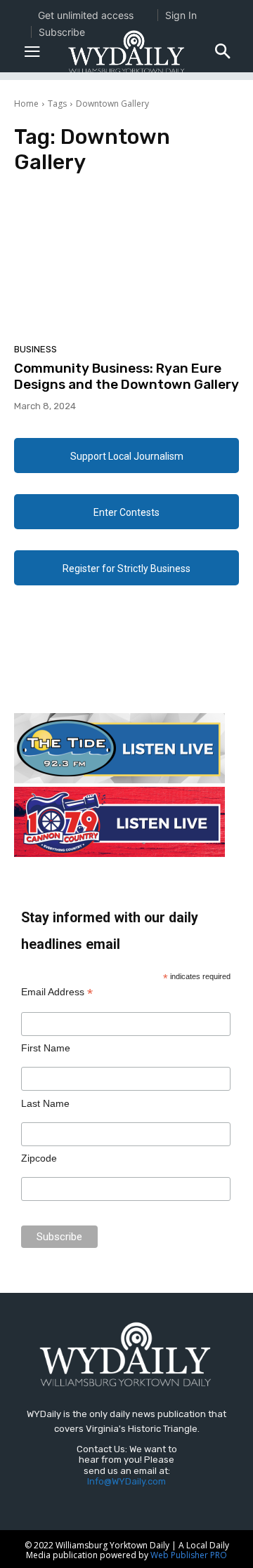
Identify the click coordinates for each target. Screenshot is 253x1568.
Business (35, 349)
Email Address (57, 992)
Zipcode (39, 1158)
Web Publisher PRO (188, 1555)
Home (26, 103)
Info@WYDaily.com (126, 1481)
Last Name (45, 1103)
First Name (45, 1048)
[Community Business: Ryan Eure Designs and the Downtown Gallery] (126, 263)
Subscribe (62, 32)
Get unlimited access (86, 15)
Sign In (181, 15)
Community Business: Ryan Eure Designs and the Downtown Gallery (126, 376)
